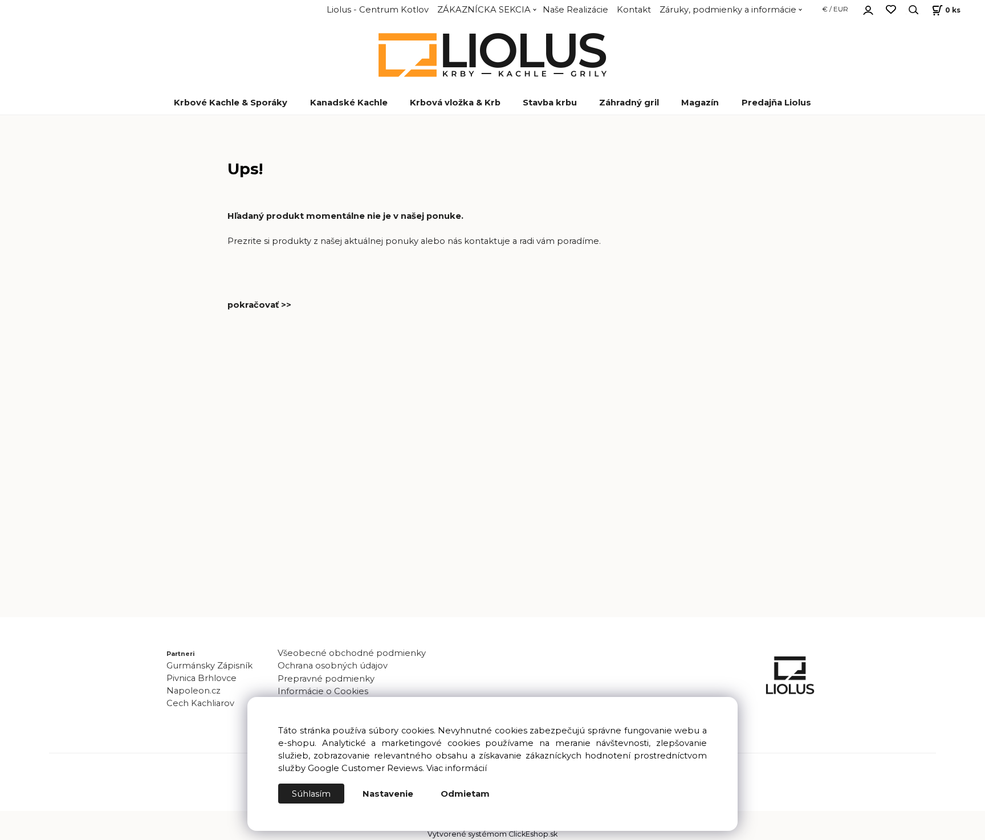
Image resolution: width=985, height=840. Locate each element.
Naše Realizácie (575, 10)
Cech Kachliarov (200, 703)
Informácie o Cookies (323, 691)
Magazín (700, 102)
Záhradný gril (629, 102)
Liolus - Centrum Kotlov (378, 10)
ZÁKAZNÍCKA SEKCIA (484, 10)
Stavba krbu (550, 102)
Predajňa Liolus (776, 102)
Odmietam (465, 794)
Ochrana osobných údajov (333, 665)
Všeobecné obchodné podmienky (352, 653)
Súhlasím (311, 794)
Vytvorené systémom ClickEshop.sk (492, 834)
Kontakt (634, 10)
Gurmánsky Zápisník (209, 665)
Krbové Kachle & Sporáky (230, 102)
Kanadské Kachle (349, 102)
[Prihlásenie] (868, 8)
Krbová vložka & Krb (455, 102)
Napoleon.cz (193, 691)
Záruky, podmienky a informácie (728, 10)
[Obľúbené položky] (891, 10)
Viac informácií (456, 768)
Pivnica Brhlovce (203, 678)
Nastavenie (388, 794)
